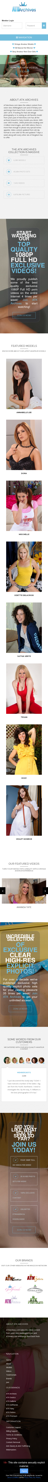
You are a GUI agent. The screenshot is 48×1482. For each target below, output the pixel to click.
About (8, 1363)
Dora (24, 473)
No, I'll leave (36, 1477)
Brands (9, 1378)
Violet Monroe (24, 839)
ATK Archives (11, 1394)
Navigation (25, 37)
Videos (8, 1371)
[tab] (7, 1060)
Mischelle (24, 534)
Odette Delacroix (24, 595)
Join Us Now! (24, 315)
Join (7, 1382)
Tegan (24, 717)
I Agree (24, 1470)
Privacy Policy (11, 1438)
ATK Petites (11, 1412)
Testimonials (11, 1375)
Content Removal (13, 1442)
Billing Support (12, 1431)
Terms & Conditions (14, 1435)
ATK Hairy (10, 1408)
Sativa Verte (24, 656)
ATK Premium (11, 1416)
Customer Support (13, 1427)
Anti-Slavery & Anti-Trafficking (18, 1446)
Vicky (24, 778)
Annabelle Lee (24, 412)
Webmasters (11, 1449)
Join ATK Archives (24, 301)
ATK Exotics (11, 1397)
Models (9, 1367)
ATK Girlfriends (12, 1405)
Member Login (8, 20)
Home (8, 1360)
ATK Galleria (11, 1401)
